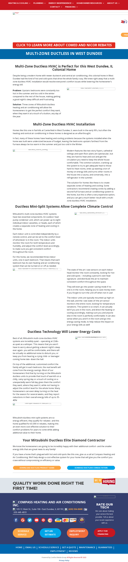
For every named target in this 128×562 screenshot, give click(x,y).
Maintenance (87, 548)
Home (19, 548)
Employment (58, 551)
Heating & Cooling (18, 3)
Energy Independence (60, 3)
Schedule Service (23, 533)
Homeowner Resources (89, 3)
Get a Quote (69, 548)
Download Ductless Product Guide (37, 468)
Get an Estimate (50, 533)
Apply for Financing (103, 532)
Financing (70, 7)
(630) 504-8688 (75, 509)
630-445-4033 (20, 512)
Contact (55, 7)
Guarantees (105, 548)
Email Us (30, 548)
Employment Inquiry (77, 533)
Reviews (73, 551)
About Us (112, 3)
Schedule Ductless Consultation (91, 468)
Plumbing (38, 3)
